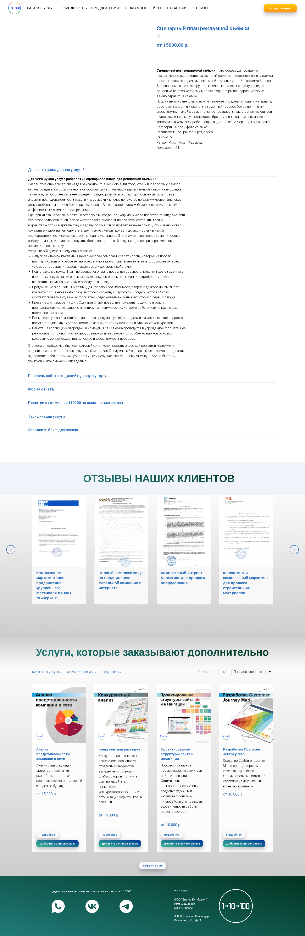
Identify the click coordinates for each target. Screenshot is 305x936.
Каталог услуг (41, 8)
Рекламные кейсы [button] (143, 8)
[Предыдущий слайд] (10, 549)
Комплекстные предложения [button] (90, 8)
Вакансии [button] (177, 8)
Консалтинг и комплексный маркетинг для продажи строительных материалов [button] (245, 583)
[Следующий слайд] (294, 549)
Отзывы (200, 8)
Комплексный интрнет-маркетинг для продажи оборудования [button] (183, 578)
